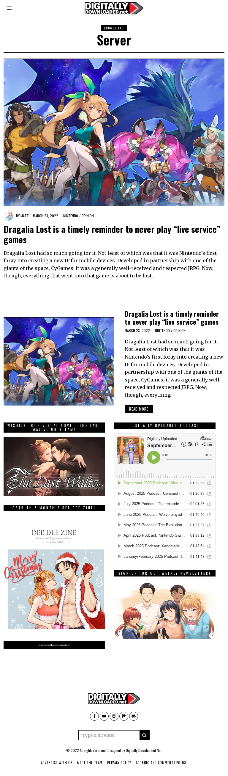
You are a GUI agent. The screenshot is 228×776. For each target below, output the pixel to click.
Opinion (88, 215)
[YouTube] (104, 716)
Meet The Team (89, 762)
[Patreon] (123, 716)
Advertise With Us (56, 762)
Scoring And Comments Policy (161, 762)
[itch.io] (114, 716)
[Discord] (133, 716)
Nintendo (70, 215)
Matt (24, 215)
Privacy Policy (119, 762)
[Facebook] (94, 716)
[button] (145, 735)
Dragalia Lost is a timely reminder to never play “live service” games (112, 234)
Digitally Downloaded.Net (144, 750)
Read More (138, 409)
